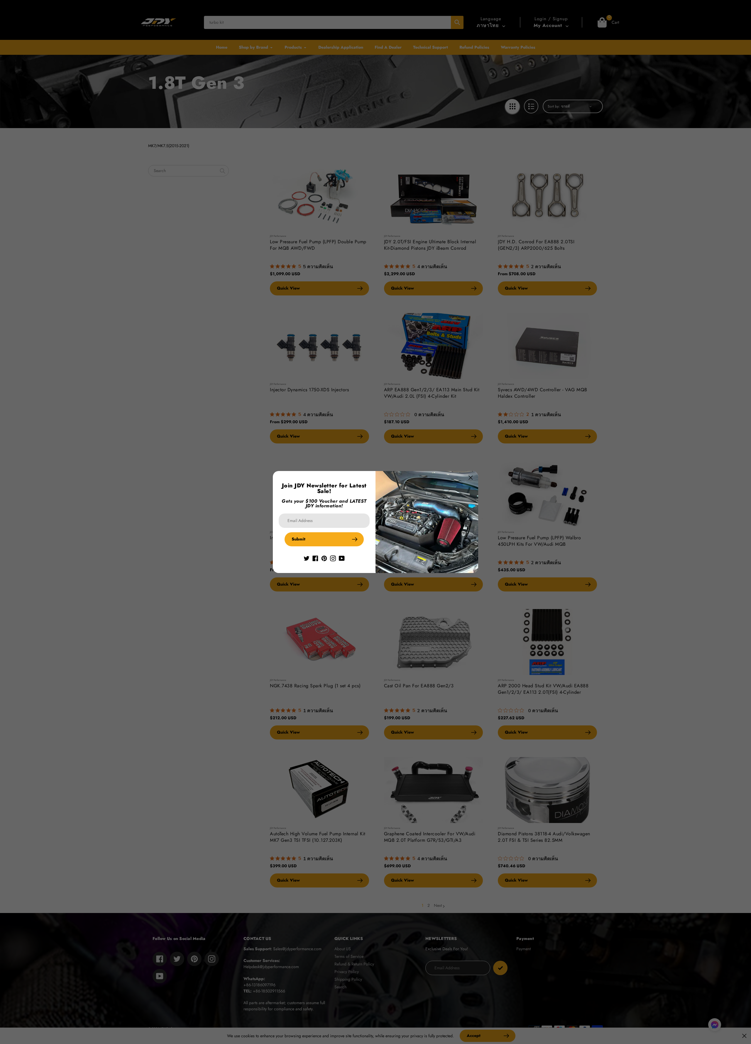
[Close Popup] (470, 477)
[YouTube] (342, 558)
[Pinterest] (324, 558)
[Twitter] (306, 558)
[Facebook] (315, 558)
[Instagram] (333, 558)
